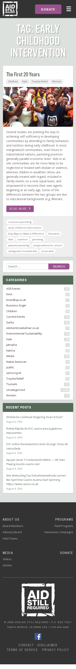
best (37, 294)
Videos (7, 559)
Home (10, 9)
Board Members (13, 526)
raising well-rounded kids (22, 251)
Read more (19, 209)
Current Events (37, 317)
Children (13, 81)
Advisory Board (12, 532)
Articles (7, 565)
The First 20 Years (23, 74)
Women (56, 81)
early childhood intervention (24, 227)
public (37, 367)
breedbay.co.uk (37, 300)
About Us (11, 519)
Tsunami (37, 384)
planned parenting (18, 245)
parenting (37, 239)
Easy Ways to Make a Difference (26, 233)
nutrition (23, 239)
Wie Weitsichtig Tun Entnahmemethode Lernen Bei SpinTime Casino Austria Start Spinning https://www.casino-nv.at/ (36, 480)
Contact (26, 645)
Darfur (37, 322)
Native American (37, 362)
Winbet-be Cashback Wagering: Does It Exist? (34, 417)
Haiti (24, 81)
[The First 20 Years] (38, 108)
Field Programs (63, 526)
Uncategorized (37, 390)
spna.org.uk (37, 373)
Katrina (37, 350)
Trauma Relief (40, 81)
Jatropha (37, 345)
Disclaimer (47, 645)
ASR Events (37, 288)
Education (54, 233)
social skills (47, 251)
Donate (66, 553)
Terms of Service (22, 650)
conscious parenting (19, 221)
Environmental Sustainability (37, 333)
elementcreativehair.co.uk (37, 328)
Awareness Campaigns (58, 532)
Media (37, 356)
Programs (64, 519)
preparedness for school (47, 245)
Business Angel (37, 305)
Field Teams (10, 538)
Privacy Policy (55, 650)
